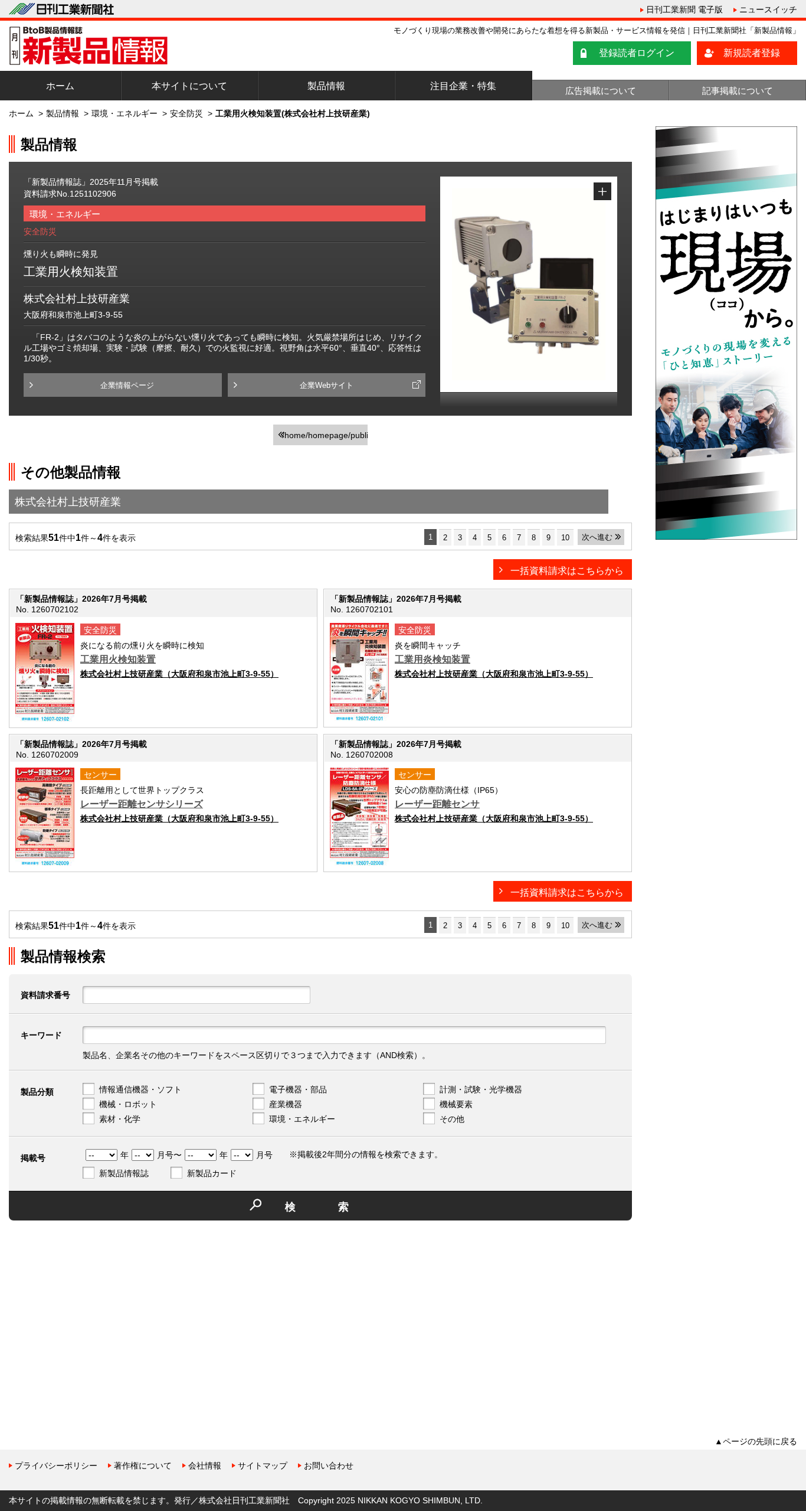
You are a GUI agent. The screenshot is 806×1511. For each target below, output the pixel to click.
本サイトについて (189, 86)
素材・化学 (119, 1119)
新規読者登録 (751, 53)
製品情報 (326, 86)
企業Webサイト (326, 385)
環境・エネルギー (124, 113)
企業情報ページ (127, 385)
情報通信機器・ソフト (140, 1089)
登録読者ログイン (636, 53)
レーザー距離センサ (437, 804)
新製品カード (212, 1173)
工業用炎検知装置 (432, 659)
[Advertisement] (97, 1312)
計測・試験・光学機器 (481, 1089)
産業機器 (285, 1104)
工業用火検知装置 (118, 659)
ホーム (60, 86)
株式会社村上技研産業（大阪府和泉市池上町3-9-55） (179, 673)
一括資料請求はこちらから (567, 571)
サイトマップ (262, 1465)
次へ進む (597, 537)
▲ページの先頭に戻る (756, 1441)
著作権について (143, 1465)
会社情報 (204, 1465)
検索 (338, 1207)
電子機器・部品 (298, 1089)
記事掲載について (737, 91)
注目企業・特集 (463, 86)
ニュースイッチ (768, 9)
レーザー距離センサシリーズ (141, 804)
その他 (452, 1119)
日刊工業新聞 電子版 (684, 9)
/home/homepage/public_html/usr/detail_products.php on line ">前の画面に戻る (325, 437)
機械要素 (456, 1104)
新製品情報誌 (124, 1173)
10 (565, 537)
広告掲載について (600, 91)
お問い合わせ (328, 1465)
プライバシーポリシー (56, 1465)
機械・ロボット (128, 1104)
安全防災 (186, 113)
